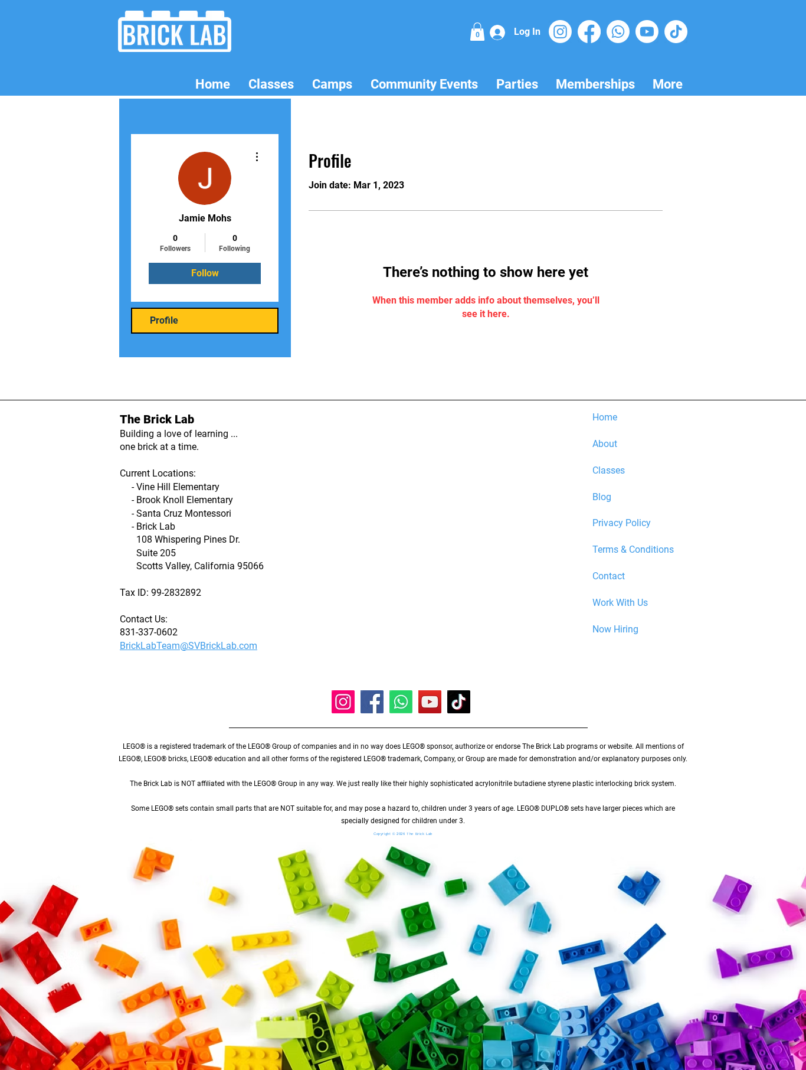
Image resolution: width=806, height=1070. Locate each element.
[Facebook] (589, 31)
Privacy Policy (621, 523)
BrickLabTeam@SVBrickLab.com (188, 645)
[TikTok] (675, 31)
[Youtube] (646, 31)
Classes (608, 470)
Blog (601, 497)
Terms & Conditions (633, 549)
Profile (164, 320)
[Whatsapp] (618, 31)
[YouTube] (429, 701)
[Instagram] (560, 31)
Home (604, 417)
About (604, 443)
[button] (477, 31)
